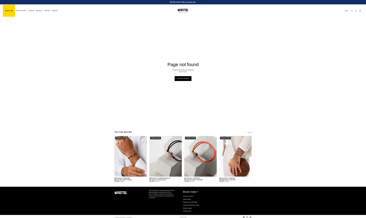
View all (250, 132)
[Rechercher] (352, 11)
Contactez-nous (187, 211)
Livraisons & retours (188, 196)
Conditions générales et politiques (123, 217)
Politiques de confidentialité (190, 202)
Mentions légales (187, 208)
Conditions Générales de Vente (191, 205)
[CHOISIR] (144, 173)
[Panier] (360, 11)
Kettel (185, 217)
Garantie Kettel (187, 199)
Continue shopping (183, 78)
